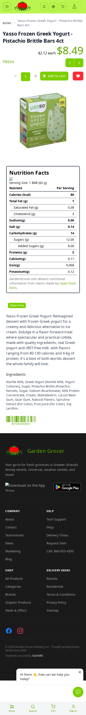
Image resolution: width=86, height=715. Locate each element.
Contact (11, 527)
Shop (12, 710)
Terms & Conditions (61, 594)
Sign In (73, 710)
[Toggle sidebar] (7, 7)
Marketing (13, 551)
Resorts (52, 578)
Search (33, 710)
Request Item (56, 543)
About (9, 519)
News (9, 543)
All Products (14, 578)
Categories (13, 586)
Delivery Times (57, 535)
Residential (55, 586)
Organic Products (18, 602)
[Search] (44, 7)
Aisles (7, 23)
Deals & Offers (16, 610)
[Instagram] (20, 630)
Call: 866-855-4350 (60, 551)
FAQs (50, 527)
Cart (53, 710)
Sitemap (53, 610)
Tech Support (56, 519)
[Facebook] (8, 630)
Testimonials (14, 535)
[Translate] (53, 7)
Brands (10, 594)
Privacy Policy (56, 602)
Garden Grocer (45, 450)
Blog (8, 559)
